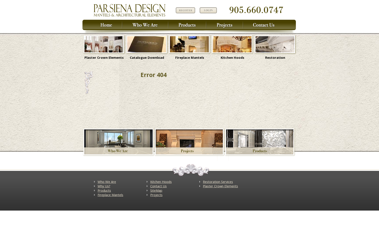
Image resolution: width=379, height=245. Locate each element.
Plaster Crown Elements (104, 57)
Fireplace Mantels (189, 57)
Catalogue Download (147, 57)
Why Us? (104, 186)
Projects (156, 195)
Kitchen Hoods (232, 57)
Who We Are (107, 181)
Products (104, 190)
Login (208, 10)
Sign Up (185, 10)
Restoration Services (218, 181)
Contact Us (158, 186)
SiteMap (156, 190)
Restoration (275, 57)
